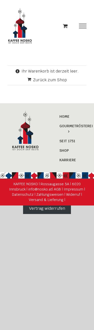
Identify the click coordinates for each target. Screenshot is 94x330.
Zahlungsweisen (49, 194)
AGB (57, 189)
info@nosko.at (39, 189)
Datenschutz (23, 194)
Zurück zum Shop (50, 79)
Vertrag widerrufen (47, 208)
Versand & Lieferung (46, 200)
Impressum (73, 189)
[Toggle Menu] (82, 26)
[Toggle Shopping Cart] (65, 25)
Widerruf (73, 194)
